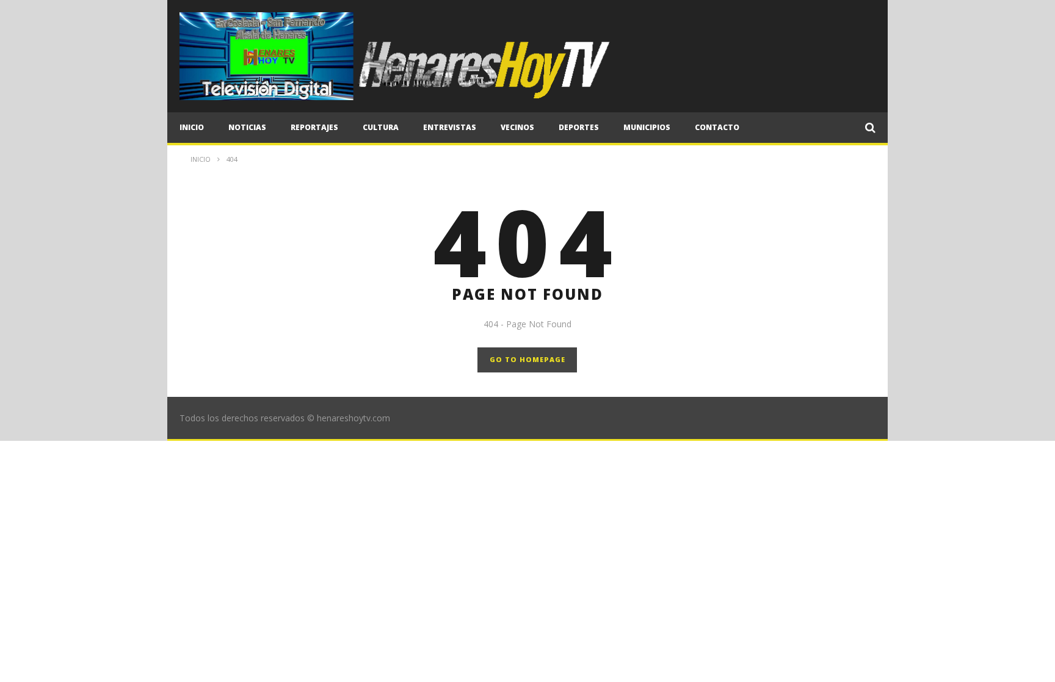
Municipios (646, 127)
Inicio (191, 127)
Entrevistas (449, 127)
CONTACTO (717, 127)
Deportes (579, 127)
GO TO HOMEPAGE (527, 359)
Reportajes (314, 127)
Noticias (247, 127)
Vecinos (517, 127)
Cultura (381, 127)
